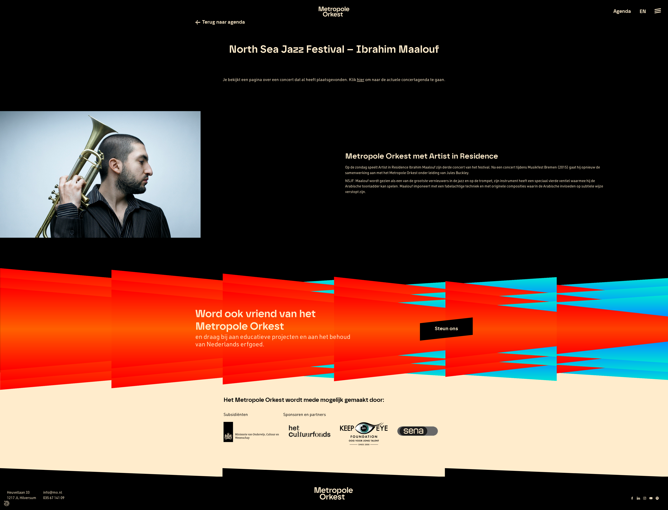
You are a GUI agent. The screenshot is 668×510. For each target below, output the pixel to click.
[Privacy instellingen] (7, 503)
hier (360, 79)
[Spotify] (657, 498)
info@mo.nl (52, 492)
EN (643, 11)
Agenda (622, 11)
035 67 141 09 (53, 497)
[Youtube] (651, 498)
